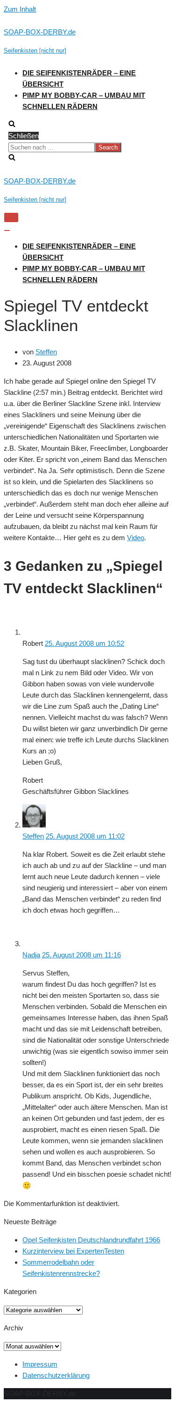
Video (135, 538)
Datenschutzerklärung (56, 1375)
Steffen (46, 352)
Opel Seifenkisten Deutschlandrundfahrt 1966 (91, 1240)
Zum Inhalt (20, 9)
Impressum (39, 1364)
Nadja (31, 955)
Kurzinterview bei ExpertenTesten (73, 1251)
